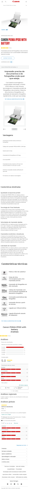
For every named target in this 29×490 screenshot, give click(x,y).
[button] (4, 129)
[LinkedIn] (14, 484)
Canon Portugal (14, 481)
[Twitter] (18, 484)
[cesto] (2, 2)
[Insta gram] (11, 484)
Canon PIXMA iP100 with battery (8, 67)
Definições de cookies (21, 477)
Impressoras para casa (7, 35)
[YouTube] (21, 484)
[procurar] (6, 2)
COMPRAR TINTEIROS (7, 58)
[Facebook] (7, 484)
